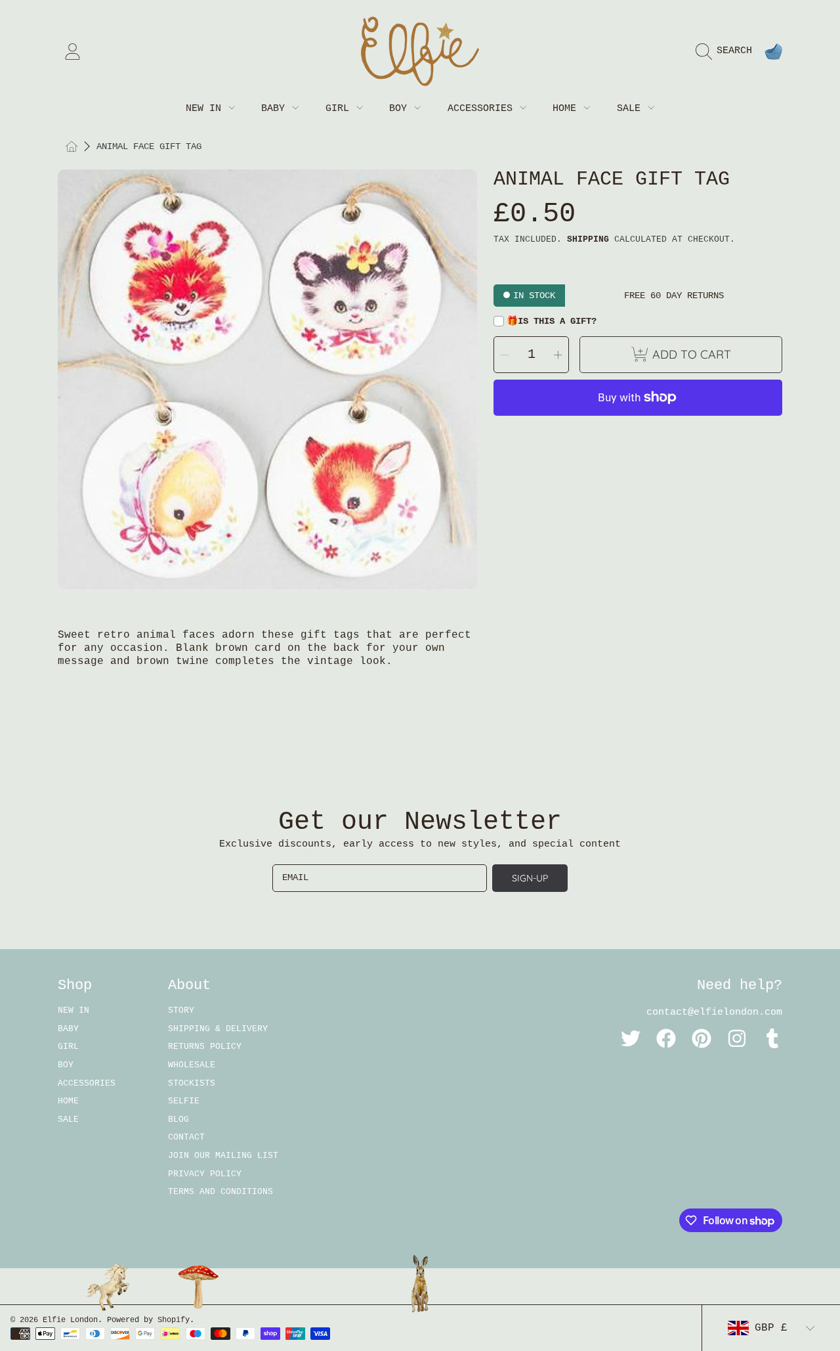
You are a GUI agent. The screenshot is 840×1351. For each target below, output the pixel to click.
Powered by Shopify (148, 1320)
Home (567, 108)
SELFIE (184, 1101)
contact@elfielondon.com (714, 1012)
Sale (631, 108)
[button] (727, 51)
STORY (181, 1010)
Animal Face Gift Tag (148, 146)
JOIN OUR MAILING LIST (223, 1156)
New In (206, 108)
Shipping (588, 239)
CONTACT (186, 1137)
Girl (340, 108)
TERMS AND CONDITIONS (220, 1192)
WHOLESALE (191, 1065)
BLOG (178, 1119)
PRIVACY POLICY (205, 1174)
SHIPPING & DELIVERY (218, 1029)
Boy (401, 108)
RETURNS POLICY (205, 1047)
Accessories (483, 108)
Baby (276, 108)
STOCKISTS (191, 1083)
